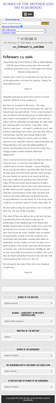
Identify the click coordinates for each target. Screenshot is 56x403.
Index (28, 43)
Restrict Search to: (10, 27)
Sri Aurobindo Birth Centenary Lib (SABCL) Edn (28, 365)
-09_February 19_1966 (14, 43)
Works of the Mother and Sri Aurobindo (28, 6)
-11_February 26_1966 (42, 43)
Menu (30, 14)
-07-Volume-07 (28, 39)
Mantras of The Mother (28, 330)
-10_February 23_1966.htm (28, 46)
